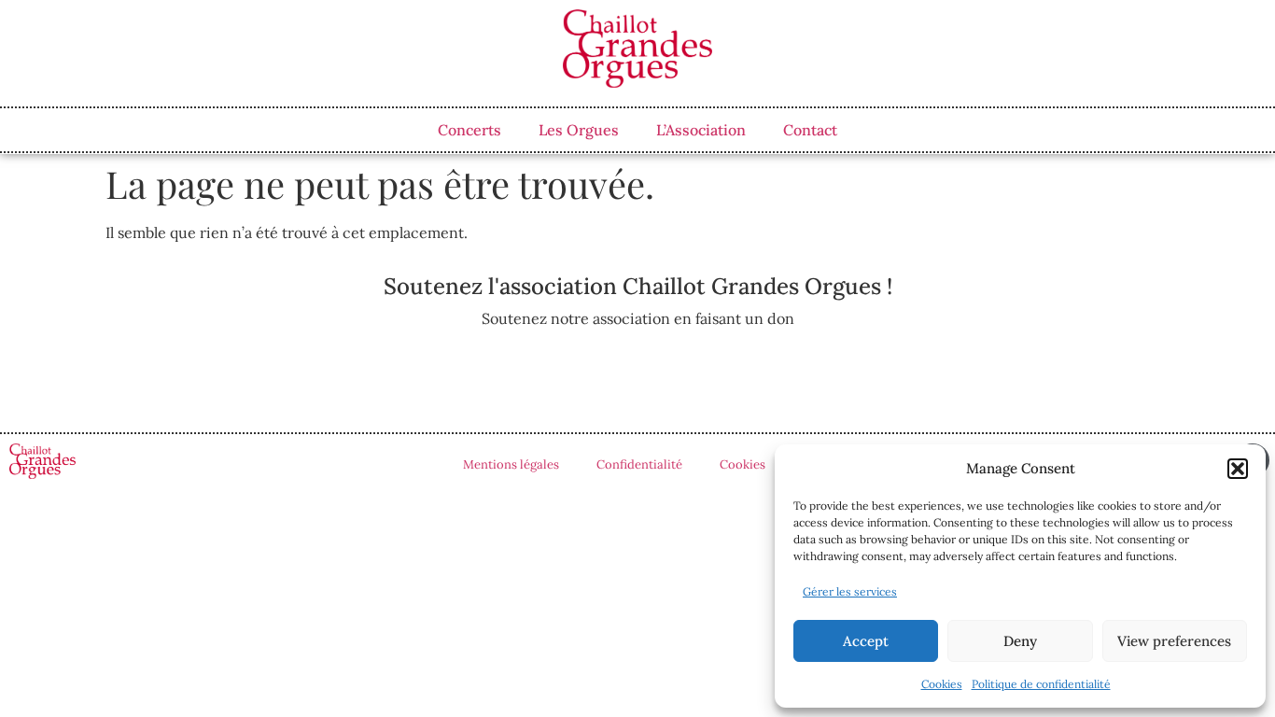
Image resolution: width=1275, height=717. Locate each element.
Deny (1020, 641)
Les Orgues (579, 129)
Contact (810, 129)
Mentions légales (511, 464)
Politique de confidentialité (1041, 684)
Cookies (941, 684)
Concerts (469, 129)
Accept (866, 641)
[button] (1237, 468)
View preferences (1174, 641)
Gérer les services (850, 591)
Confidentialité (639, 464)
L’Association (701, 129)
